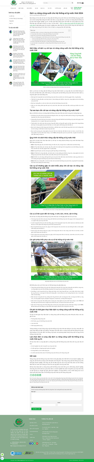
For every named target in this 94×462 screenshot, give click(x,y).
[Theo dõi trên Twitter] (32, 443)
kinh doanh (43, 380)
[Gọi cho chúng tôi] (35, 443)
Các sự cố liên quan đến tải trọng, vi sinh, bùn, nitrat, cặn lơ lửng (45, 38)
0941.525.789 (77, 9)
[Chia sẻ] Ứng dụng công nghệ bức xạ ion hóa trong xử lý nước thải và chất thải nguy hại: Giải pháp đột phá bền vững (19, 33)
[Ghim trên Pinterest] (38, 375)
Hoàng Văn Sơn (43, 15)
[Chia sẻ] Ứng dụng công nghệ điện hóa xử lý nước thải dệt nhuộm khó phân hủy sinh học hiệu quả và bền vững (18, 68)
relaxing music (63, 447)
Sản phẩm (29, 8)
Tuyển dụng (58, 8)
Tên (32, 402)
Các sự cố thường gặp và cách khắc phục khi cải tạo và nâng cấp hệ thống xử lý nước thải (50, 37)
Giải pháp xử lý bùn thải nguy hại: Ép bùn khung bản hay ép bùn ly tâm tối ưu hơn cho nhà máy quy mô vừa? (19, 48)
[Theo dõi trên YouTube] (37, 443)
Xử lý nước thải (44, 378)
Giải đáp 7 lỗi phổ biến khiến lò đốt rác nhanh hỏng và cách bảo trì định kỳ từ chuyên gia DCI (19, 55)
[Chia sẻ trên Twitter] (33, 375)
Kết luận (33, 44)
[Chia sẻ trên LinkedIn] (40, 375)
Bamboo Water (77, 447)
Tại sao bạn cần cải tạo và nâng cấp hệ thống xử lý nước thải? (44, 34)
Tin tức (49, 8)
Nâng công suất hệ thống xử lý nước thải (75, 380)
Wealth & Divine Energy (76, 449)
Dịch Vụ (42, 8)
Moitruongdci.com (21, 460)
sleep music (70, 447)
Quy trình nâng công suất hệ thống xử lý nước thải (39, 382)
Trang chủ (13, 8)
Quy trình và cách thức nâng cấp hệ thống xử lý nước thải (43, 35)
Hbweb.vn (32, 460)
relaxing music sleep (65, 449)
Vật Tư (11, 23)
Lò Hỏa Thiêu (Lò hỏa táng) (16, 18)
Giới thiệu (21, 8)
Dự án (36, 8)
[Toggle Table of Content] (68, 30)
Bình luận (33, 391)
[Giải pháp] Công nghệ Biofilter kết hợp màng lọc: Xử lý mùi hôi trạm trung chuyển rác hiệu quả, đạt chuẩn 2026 (19, 41)
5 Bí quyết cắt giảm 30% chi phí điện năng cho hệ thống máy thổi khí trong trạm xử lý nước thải (18, 84)
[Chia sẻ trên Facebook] (31, 375)
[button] (80, 2)
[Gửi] (72, 3)
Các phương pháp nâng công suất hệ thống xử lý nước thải (65, 378)
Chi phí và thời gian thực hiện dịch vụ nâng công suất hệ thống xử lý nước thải (47, 41)
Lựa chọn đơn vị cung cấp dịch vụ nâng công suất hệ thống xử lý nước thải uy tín (48, 43)
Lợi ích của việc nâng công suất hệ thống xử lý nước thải (56, 380)
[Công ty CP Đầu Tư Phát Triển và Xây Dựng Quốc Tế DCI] (14, 3)
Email (59, 402)
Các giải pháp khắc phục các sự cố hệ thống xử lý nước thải (45, 39)
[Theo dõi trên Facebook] (30, 443)
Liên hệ (65, 8)
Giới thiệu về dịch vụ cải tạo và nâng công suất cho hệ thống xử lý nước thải (47, 32)
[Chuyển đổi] (24, 16)
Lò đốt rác (11, 16)
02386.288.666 (78, 7)
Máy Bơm (11, 21)
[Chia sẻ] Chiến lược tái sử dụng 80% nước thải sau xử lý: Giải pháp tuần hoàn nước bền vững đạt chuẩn (19, 61)
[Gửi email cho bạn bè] (36, 375)
